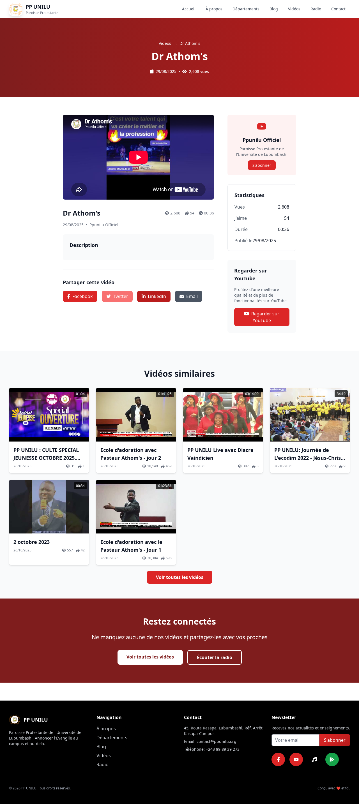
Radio (315, 8)
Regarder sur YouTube (265, 317)
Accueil (188, 8)
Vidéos (294, 8)
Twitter (120, 296)
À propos (214, 8)
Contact (338, 8)
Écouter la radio (214, 657)
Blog (274, 8)
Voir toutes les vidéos (179, 577)
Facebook (82, 296)
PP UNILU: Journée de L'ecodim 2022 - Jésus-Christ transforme (308, 458)
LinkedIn (157, 296)
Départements (246, 8)
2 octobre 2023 (31, 542)
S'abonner (261, 165)
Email (192, 296)
